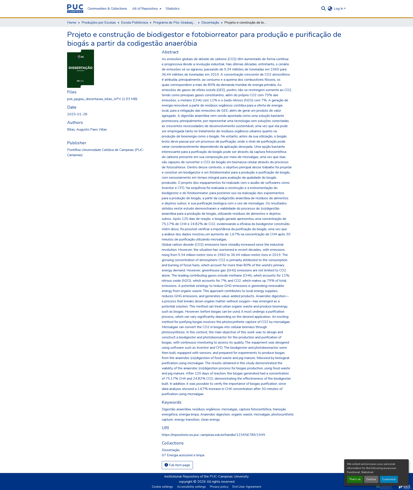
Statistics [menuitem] (173, 8)
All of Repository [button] (145, 8)
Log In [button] (339, 8)
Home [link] (71, 22)
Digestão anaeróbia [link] (176, 409)
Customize (389, 479)
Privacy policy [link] (219, 487)
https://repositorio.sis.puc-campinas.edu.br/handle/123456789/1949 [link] (213, 434)
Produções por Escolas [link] (99, 22)
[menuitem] (146, 8)
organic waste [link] (241, 414)
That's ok (355, 479)
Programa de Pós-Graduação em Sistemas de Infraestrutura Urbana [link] (174, 22)
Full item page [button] (179, 465)
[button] (75, 8)
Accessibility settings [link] (191, 487)
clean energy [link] (210, 419)
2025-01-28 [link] (77, 114)
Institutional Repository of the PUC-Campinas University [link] (206, 476)
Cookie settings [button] (162, 487)
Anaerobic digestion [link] (215, 414)
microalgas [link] (229, 409)
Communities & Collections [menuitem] (107, 8)
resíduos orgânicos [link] (206, 409)
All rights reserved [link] (220, 481)
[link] (112, 99)
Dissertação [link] (210, 22)
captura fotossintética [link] (255, 409)
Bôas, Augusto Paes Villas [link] (87, 129)
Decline (371, 479)
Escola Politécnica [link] (134, 22)
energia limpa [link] (189, 414)
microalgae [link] (262, 414)
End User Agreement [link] (247, 487)
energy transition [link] (186, 419)
